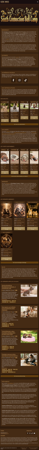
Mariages (8, 447)
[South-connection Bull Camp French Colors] (13, 80)
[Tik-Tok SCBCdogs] (32, 433)
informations (10, 383)
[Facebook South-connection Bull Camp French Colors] (28, 433)
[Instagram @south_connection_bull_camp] (30, 433)
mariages (7, 183)
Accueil (2, 447)
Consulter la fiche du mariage (6, 228)
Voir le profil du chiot (5, 172)
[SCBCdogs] (26, 80)
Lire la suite (4, 299)
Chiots (6, 447)
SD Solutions (36, 447)
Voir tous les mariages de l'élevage (19, 262)
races (17, 57)
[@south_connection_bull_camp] (19, 80)
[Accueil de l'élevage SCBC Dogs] (5, 2)
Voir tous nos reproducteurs (19, 124)
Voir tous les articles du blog (19, 376)
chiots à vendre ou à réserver (19, 132)
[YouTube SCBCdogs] (34, 433)
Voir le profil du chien (5, 120)
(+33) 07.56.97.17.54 (3, 432)
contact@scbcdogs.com (4, 433)
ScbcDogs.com (24, 448)
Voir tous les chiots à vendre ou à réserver (19, 176)
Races (4, 447)
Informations (13, 447)
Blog (10, 447)
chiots (8, 131)
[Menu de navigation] (37, 2)
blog (7, 39)
